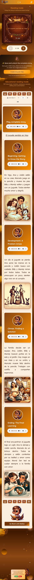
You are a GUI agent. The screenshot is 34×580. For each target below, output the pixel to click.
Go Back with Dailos (17, 524)
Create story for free (17, 72)
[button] (19, 2)
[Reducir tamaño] (18, 97)
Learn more (18, 577)
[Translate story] (29, 94)
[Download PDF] (5, 94)
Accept (16, 576)
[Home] (4, 2)
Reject (20, 576)
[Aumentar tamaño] (27, 97)
